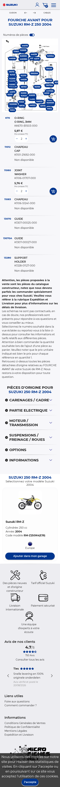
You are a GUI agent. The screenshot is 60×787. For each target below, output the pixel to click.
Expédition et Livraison (19, 734)
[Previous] (25, 13)
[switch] (32, 35)
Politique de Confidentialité (22, 727)
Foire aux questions (17, 701)
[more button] (26, 138)
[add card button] (53, 138)
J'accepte (30, 782)
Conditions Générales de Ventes (24, 723)
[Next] (34, 13)
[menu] (53, 4)
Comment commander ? (20, 705)
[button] (30, 502)
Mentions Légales (15, 730)
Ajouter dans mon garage (30, 556)
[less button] (16, 138)
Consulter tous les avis (30, 659)
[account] (38, 4)
